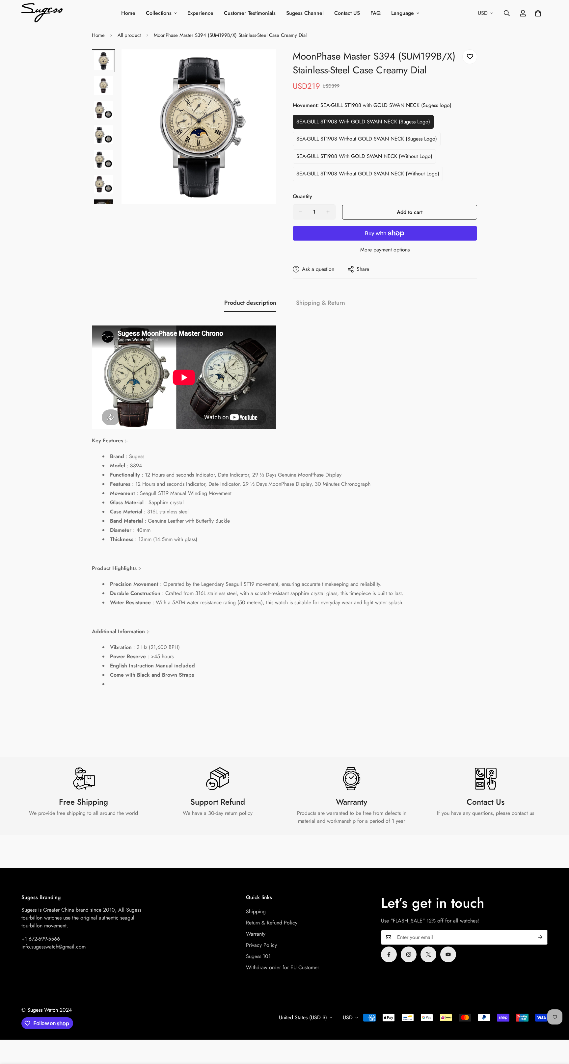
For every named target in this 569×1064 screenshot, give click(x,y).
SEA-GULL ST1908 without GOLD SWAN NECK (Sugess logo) (366, 139)
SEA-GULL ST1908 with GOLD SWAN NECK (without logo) (364, 156)
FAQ (375, 13)
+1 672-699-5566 (40, 939)
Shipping (256, 911)
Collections (159, 13)
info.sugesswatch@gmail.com (53, 946)
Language (402, 13)
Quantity (302, 196)
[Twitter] (428, 954)
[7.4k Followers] (409, 954)
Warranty (255, 934)
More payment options (385, 249)
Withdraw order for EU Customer (282, 967)
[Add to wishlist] (469, 56)
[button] (538, 13)
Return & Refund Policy (271, 922)
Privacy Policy (261, 945)
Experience (200, 13)
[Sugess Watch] (42, 13)
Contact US (347, 13)
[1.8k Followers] (389, 954)
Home (128, 13)
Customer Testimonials (250, 13)
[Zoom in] (262, 63)
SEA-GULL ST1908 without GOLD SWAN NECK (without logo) (367, 173)
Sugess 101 (258, 956)
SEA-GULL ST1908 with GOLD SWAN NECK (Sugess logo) (363, 121)
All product (129, 35)
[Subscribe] (540, 937)
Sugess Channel (305, 13)
